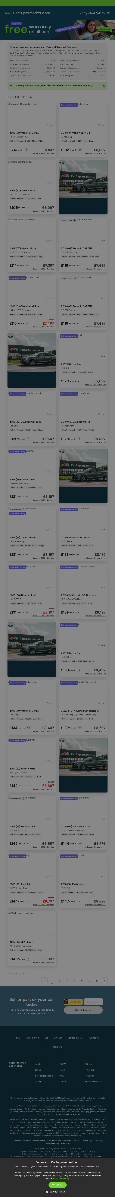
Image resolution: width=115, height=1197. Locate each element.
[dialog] (57, 1177)
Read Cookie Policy (61, 1178)
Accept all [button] (57, 1185)
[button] (57, 1191)
